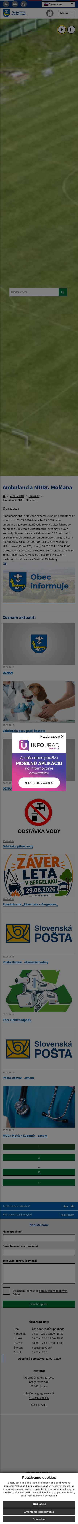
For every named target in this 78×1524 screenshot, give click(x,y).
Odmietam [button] (39, 1519)
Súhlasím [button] (39, 1504)
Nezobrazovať (50, 736)
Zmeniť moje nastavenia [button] (39, 1511)
